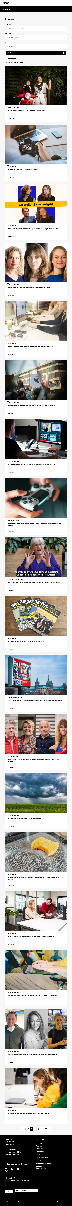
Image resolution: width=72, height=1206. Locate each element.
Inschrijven (21, 1190)
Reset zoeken (12, 58)
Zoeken (10, 53)
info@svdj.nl (9, 1144)
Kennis (38, 1160)
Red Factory (44, 1201)
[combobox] (35, 37)
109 (45, 1129)
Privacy (48, 1201)
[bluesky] (6, 1171)
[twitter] (12, 1169)
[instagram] (6, 1169)
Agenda (39, 1146)
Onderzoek (40, 1151)
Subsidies (39, 1154)
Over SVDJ (40, 1149)
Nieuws (39, 1143)
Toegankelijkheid (59, 1201)
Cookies (53, 1201)
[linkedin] (18, 1169)
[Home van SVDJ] (6, 3)
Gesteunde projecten (44, 1157)
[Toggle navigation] (68, 3)
